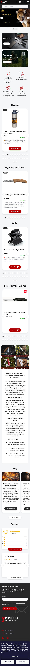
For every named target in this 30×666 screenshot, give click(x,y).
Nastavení (15, 656)
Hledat (26, 6)
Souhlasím (22, 662)
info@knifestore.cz (9, 630)
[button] (1, 18)
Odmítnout (8, 662)
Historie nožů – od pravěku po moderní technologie (10, 484)
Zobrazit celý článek (11, 508)
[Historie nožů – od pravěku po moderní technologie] (11, 476)
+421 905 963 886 (9, 633)
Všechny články (15, 517)
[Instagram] (7, 637)
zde (2, 652)
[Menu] (28, 2)
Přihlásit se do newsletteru (9, 608)
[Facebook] (3, 637)
